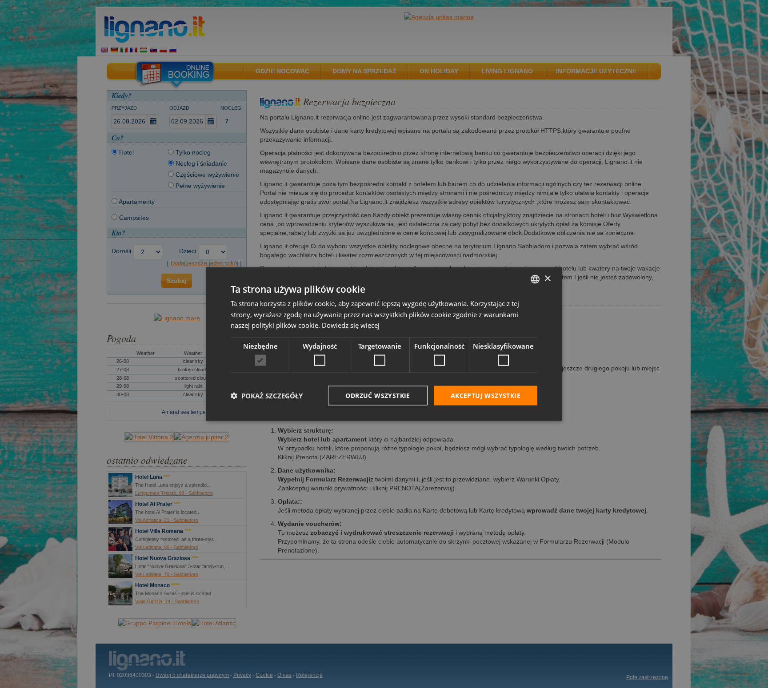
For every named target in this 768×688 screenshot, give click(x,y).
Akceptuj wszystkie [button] (485, 395)
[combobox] (535, 278)
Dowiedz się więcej (351, 325)
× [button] (547, 278)
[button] (267, 396)
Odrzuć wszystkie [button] (377, 395)
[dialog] (384, 344)
